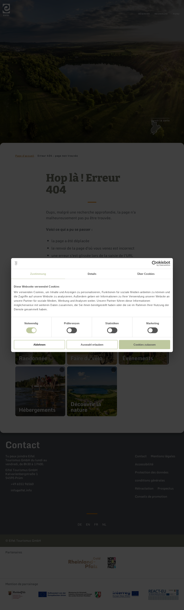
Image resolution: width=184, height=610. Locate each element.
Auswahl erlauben (92, 344)
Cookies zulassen (145, 344)
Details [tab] (92, 273)
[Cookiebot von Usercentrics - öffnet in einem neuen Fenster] (154, 263)
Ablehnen (39, 344)
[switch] (72, 330)
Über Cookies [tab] (146, 273)
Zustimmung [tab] (38, 273)
